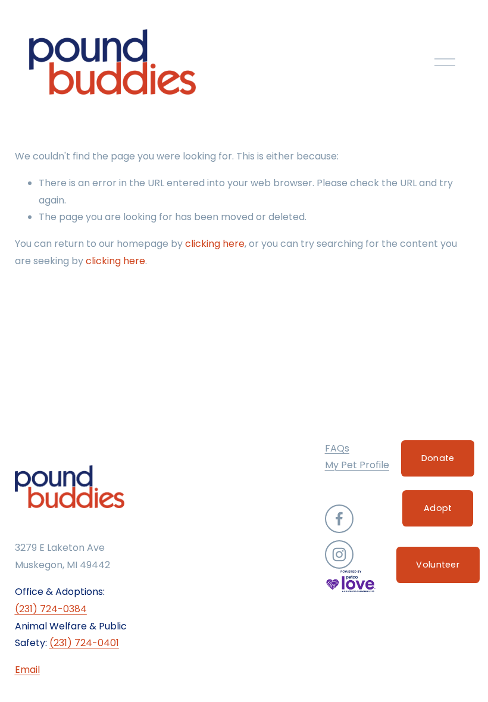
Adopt (438, 508)
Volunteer (437, 565)
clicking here (215, 243)
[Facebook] (339, 518)
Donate (438, 458)
